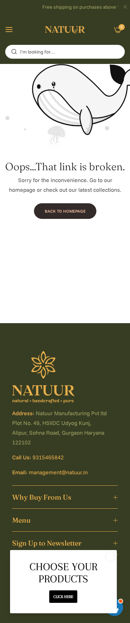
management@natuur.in (58, 472)
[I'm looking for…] (12, 52)
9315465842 (48, 457)
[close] (125, 7)
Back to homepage (65, 211)
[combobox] (65, 52)
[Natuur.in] (65, 29)
